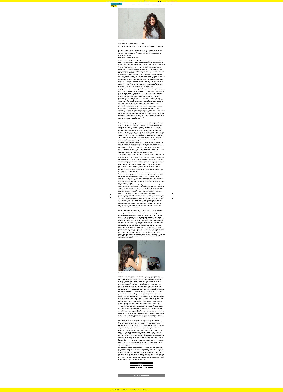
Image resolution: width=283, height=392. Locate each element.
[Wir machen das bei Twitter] (162, 1)
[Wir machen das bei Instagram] (160, 1)
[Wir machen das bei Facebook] (158, 1)
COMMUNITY (156, 4)
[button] (141, 363)
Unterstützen (122, 1)
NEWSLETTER (115, 389)
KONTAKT (125, 389)
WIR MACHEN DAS (171, 1)
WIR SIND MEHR (167, 4)
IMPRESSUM (145, 389)
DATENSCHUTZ (134, 389)
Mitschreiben (110, 1)
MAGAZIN (147, 4)
